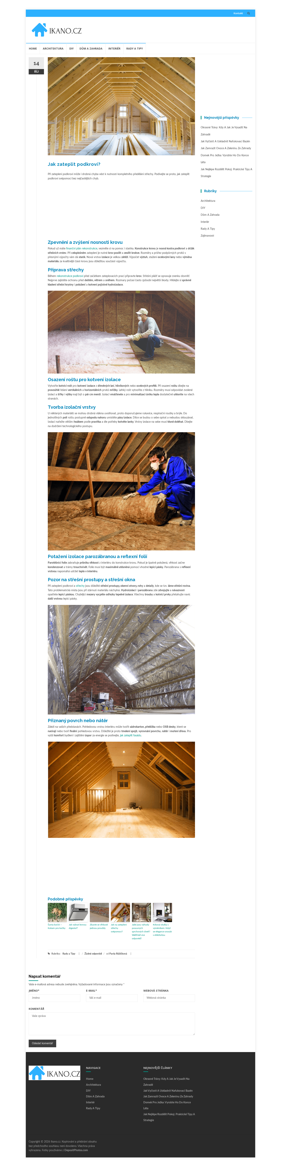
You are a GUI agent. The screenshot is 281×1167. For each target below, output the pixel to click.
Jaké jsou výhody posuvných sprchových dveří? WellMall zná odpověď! (141, 932)
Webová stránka (156, 990)
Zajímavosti (207, 235)
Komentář (36, 1009)
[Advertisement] (168, 29)
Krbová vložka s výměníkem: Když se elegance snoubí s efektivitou (162, 930)
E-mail (91, 990)
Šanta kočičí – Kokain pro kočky (56, 926)
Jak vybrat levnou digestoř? (77, 926)
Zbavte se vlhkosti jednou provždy (99, 926)
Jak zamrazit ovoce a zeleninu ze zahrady (226, 148)
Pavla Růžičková (118, 954)
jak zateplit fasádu (130, 735)
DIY (71, 48)
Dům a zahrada (91, 48)
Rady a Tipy (134, 48)
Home (33, 48)
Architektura (53, 48)
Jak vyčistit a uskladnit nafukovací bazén (225, 141)
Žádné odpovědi (93, 954)
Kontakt (238, 13)
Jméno (34, 990)
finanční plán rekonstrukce (81, 248)
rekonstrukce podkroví (70, 276)
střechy (80, 586)
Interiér (114, 48)
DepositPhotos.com (76, 1150)
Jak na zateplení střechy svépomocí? (119, 928)
